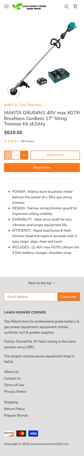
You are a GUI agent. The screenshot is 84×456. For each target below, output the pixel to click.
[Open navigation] (6, 6)
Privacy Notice (15, 391)
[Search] (66, 6)
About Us (11, 371)
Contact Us (12, 378)
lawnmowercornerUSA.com (49, 444)
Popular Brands (16, 415)
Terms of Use (14, 385)
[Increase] (24, 155)
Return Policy (14, 409)
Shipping (11, 402)
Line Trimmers (31, 105)
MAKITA (10, 105)
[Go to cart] (75, 6)
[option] (42, 59)
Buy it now (42, 167)
